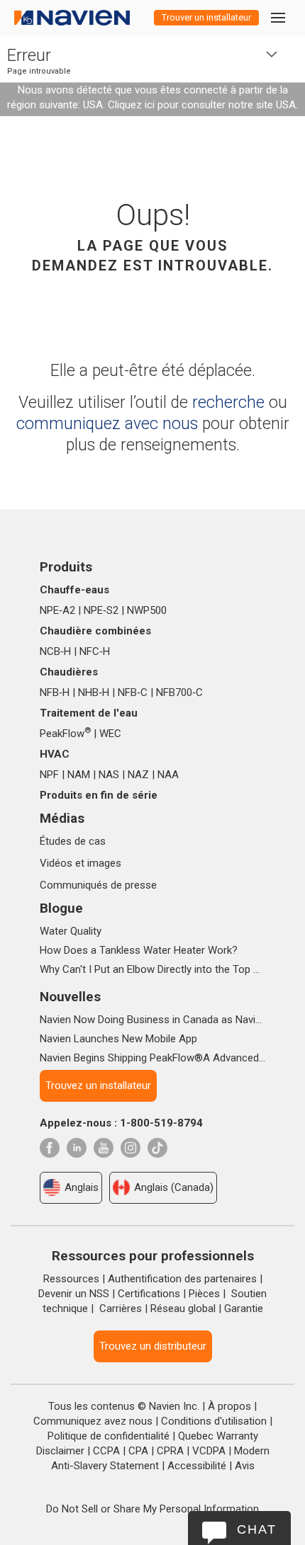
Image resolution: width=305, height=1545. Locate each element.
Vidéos (56, 863)
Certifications (149, 1293)
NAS (109, 774)
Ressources (71, 1278)
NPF (49, 774)
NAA (168, 774)
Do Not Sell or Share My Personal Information (152, 1509)
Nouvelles (70, 996)
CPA (138, 1450)
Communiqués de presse (98, 885)
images (104, 863)
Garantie (243, 1308)
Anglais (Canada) (174, 1187)
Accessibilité (196, 1465)
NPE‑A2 (57, 610)
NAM (78, 774)
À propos (229, 1406)
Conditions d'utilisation (214, 1421)
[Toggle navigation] (277, 17)
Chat (257, 1529)
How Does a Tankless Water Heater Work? (139, 950)
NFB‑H (55, 692)
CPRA (170, 1450)
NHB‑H (93, 692)
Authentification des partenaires (182, 1278)
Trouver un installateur (206, 17)
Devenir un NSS (73, 1293)
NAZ (138, 774)
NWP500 (147, 610)
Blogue (61, 908)
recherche (228, 402)
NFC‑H (94, 651)
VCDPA (209, 1450)
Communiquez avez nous (92, 1421)
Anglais (82, 1187)
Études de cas (73, 841)
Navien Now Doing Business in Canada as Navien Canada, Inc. (152, 1019)
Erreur (29, 55)
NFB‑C (133, 692)
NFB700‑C (179, 692)
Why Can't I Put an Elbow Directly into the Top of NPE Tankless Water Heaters (152, 969)
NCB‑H (55, 651)
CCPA (106, 1450)
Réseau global (183, 1308)
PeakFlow (65, 733)
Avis (245, 1465)
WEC (110, 733)
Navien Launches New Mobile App (118, 1038)
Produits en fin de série (98, 795)
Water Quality (70, 931)
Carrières (120, 1308)
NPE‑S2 (101, 610)
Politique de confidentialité (109, 1436)
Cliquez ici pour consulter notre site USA (202, 104)
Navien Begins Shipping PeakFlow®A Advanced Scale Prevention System (152, 1057)
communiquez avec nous (107, 423)
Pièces (204, 1293)
